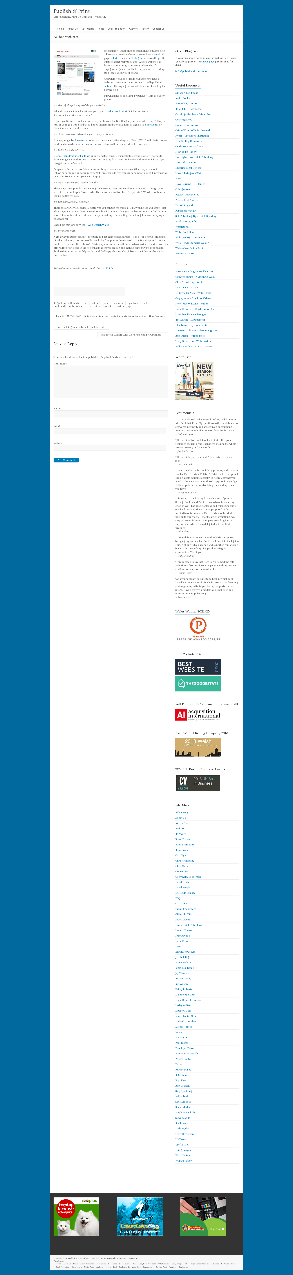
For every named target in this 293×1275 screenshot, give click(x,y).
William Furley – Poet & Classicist (194, 346)
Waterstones (182, 226)
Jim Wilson (181, 984)
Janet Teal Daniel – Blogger (190, 314)
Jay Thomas (182, 973)
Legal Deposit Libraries (188, 1000)
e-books (106, 316)
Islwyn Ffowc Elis (185, 951)
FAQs (178, 898)
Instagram (137, 58)
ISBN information (185, 162)
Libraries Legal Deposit (188, 167)
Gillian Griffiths (183, 914)
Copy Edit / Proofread (188, 876)
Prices (101, 28)
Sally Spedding (183, 1091)
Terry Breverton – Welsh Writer (193, 341)
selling (135, 316)
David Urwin (182, 882)
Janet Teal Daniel (184, 967)
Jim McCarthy (183, 978)
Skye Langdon (183, 1101)
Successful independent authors (72, 156)
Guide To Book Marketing (189, 146)
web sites (95, 306)
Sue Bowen (181, 1123)
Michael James (183, 1026)
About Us (73, 28)
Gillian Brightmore (185, 909)
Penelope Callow (185, 1048)
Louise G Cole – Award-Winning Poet (196, 330)
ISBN (178, 946)
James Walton (183, 962)
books (98, 316)
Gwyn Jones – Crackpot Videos (193, 298)
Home (60, 28)
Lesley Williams (184, 1005)
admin (61, 316)
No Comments (158, 316)
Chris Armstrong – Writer (189, 282)
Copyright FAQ (183, 119)
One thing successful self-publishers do (81, 327)
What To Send (183, 1155)
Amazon (79, 140)
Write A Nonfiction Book (189, 248)
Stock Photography (186, 221)
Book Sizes (181, 850)
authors (108, 86)
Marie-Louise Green (186, 1016)
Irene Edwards (183, 941)
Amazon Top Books (186, 92)
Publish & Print (72, 11)
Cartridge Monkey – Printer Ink (193, 114)
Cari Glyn (180, 855)
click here (110, 268)
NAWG (179, 178)
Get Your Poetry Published (166, 1267)
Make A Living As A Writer (189, 173)
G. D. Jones (181, 903)
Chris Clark (181, 866)
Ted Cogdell (182, 1128)
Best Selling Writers (186, 103)
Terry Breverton (184, 1134)
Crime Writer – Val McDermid (192, 130)
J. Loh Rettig (182, 957)
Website (58, 443)
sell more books (117, 111)
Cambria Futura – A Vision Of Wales (195, 276)
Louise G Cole (183, 1010)
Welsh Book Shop (185, 232)
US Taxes (180, 1139)
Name (58, 408)
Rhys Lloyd (181, 1080)
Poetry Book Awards (186, 200)
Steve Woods (182, 1117)
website (108, 306)
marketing (115, 316)
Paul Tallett (181, 1042)
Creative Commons (186, 125)
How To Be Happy (185, 151)
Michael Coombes (185, 1021)
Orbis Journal (182, 189)
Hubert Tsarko (183, 930)
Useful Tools (182, 1144)
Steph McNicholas (185, 1112)
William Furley (183, 1160)
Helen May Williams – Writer (191, 303)
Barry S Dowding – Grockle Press (194, 271)
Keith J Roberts (183, 989)
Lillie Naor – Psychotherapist (191, 325)
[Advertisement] (89, 291)
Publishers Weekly (185, 210)
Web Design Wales (98, 224)
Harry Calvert (183, 919)
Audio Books (182, 98)
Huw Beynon (182, 935)
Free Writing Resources (188, 141)
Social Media (182, 1107)
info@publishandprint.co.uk (191, 71)
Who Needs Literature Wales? (192, 242)
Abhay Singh (182, 812)
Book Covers (182, 839)
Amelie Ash (181, 823)
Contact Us (158, 28)
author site (74, 303)
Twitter (117, 58)
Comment (60, 363)
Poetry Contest (183, 1059)
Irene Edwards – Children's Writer (194, 309)
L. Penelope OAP (185, 994)
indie (106, 303)
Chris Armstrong (184, 860)
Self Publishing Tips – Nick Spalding (195, 216)
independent (91, 303)
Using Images (183, 1150)
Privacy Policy (183, 1069)
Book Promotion (116, 28)
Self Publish (87, 28)
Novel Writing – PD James (190, 184)
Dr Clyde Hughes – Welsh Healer (193, 293)
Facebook (159, 54)
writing (142, 316)
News (178, 1032)
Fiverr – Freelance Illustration (192, 135)
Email (58, 426)
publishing (126, 316)
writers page (124, 306)
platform (134, 303)
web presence (77, 306)
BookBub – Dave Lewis (188, 109)
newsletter (152, 124)
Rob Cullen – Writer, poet (189, 335)
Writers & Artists (184, 253)
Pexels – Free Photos (187, 194)
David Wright (182, 887)
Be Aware (180, 834)
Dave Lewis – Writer (186, 287)
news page (208, 61)
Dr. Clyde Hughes (185, 892)
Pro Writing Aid (184, 205)
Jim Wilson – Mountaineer (190, 319)
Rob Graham (182, 1085)
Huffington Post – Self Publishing (194, 157)
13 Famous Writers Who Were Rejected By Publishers (132, 334)
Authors (133, 28)
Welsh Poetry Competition (190, 237)
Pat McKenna (182, 1037)
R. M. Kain (181, 1075)
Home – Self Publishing (188, 925)
